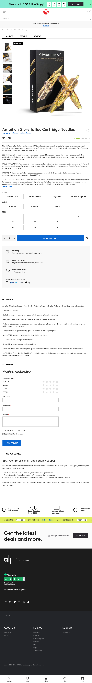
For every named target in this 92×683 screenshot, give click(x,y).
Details (9, 299)
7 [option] (78, 216)
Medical (36, 642)
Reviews (10, 365)
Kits (34, 644)
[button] (7, 47)
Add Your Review (25, 133)
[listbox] (46, 197)
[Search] (89, 18)
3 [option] (34, 216)
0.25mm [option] (12, 206)
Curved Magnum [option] (78, 196)
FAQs (6, 636)
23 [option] (35, 227)
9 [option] (12, 222)
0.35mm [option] (56, 206)
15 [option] (13, 227)
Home (4, 30)
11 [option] (35, 222)
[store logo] (46, 12)
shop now (76, 4)
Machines (36, 633)
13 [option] (57, 222)
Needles (36, 636)
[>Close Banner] (90, 4)
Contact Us (66, 633)
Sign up (46, 26)
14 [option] (79, 222)
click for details (40, 520)
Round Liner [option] (12, 196)
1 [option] (12, 216)
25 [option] (57, 227)
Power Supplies (38, 638)
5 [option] (56, 216)
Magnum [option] (57, 196)
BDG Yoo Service (13, 454)
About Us (7, 633)
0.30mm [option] (34, 206)
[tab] (46, 299)
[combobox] (46, 18)
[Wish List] (87, 238)
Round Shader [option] (34, 196)
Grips (35, 647)
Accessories (37, 650)
